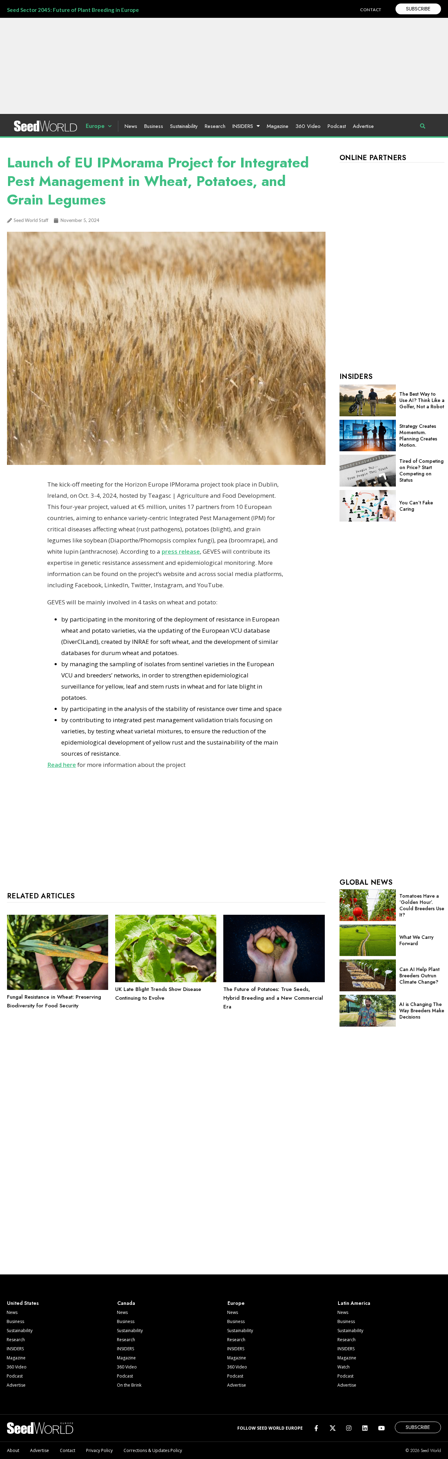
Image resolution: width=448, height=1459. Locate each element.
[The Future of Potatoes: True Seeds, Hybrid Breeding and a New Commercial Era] (273, 980)
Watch (343, 1367)
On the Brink (129, 1385)
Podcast (337, 126)
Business (153, 126)
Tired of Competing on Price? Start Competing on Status (421, 470)
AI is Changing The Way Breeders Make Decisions (421, 1010)
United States (23, 1303)
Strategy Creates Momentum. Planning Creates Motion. (418, 435)
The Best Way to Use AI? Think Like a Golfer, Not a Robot (421, 400)
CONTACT (371, 9)
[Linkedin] (364, 1428)
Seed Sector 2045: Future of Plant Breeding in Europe (73, 10)
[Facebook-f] (316, 1428)
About (13, 1450)
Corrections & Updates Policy (153, 1450)
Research (215, 126)
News (131, 126)
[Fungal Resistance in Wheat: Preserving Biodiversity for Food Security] (57, 988)
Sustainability (184, 126)
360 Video (308, 126)
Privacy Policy (99, 1450)
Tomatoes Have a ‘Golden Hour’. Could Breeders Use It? (421, 905)
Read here (61, 765)
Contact (67, 1450)
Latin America (354, 1303)
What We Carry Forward (416, 940)
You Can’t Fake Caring (416, 505)
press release (181, 551)
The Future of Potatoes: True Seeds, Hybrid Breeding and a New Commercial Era (273, 998)
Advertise (363, 126)
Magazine (277, 126)
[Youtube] (381, 1428)
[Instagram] (348, 1428)
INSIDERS (242, 126)
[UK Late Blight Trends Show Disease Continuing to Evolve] (165, 980)
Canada (126, 1303)
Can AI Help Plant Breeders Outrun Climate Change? (419, 975)
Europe (95, 126)
